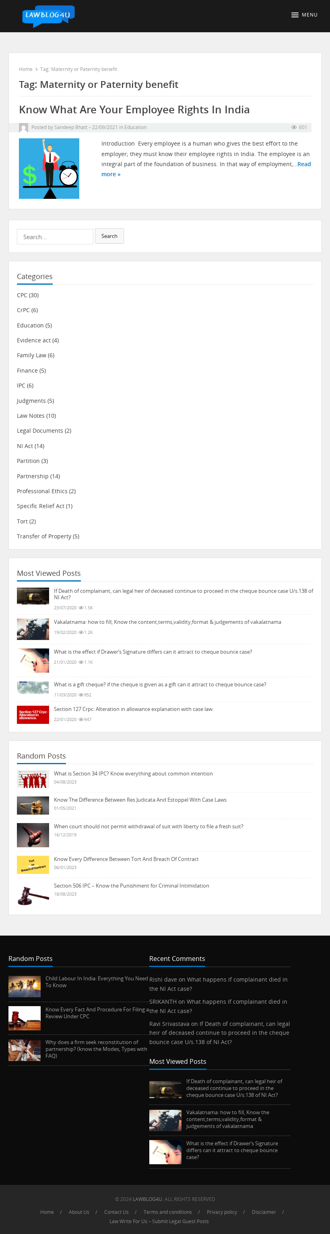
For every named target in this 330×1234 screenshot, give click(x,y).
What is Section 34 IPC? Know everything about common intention (133, 773)
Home (26, 69)
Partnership (33, 476)
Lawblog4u (147, 1199)
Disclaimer (264, 1212)
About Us (79, 1212)
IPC (21, 385)
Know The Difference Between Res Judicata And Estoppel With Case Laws (140, 799)
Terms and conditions (168, 1212)
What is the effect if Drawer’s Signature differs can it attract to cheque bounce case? (153, 651)
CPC (22, 295)
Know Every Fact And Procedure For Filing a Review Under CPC (97, 1013)
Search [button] (109, 236)
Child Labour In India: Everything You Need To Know (96, 982)
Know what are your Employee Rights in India (134, 109)
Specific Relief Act (40, 506)
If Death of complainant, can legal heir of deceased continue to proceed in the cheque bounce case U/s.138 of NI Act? (183, 594)
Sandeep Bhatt (70, 127)
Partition (28, 461)
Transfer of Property (44, 536)
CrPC (23, 310)
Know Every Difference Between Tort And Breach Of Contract (126, 859)
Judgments (31, 400)
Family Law (31, 355)
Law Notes (31, 415)
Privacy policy (222, 1212)
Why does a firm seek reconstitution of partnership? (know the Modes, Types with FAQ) (96, 1048)
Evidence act (34, 340)
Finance (27, 370)
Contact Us (116, 1212)
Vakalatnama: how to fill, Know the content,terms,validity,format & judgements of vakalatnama (167, 621)
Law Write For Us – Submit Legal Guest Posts (159, 1221)
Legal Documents (40, 430)
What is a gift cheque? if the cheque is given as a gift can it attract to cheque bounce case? (160, 684)
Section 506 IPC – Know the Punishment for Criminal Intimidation (131, 885)
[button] (306, 15)
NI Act (25, 446)
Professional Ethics (42, 491)
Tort (22, 521)
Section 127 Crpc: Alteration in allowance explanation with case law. (134, 709)
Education (135, 127)
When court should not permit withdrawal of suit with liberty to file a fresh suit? (148, 826)
